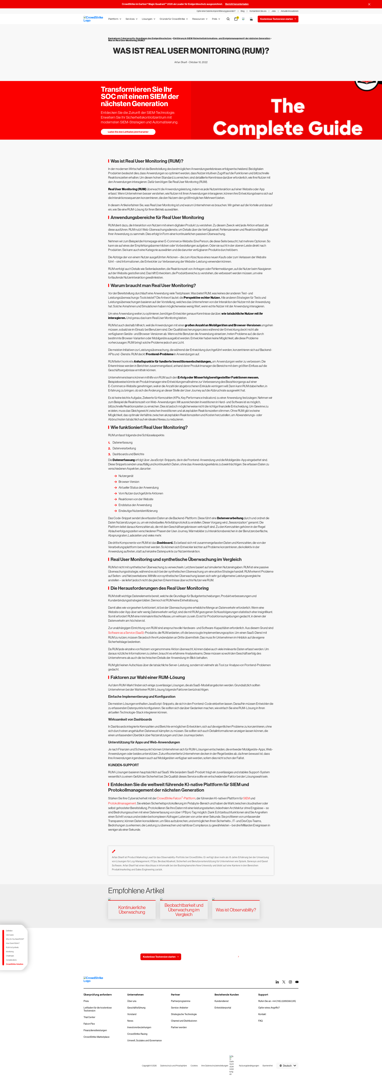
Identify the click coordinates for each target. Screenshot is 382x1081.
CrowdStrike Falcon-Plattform (176, 798)
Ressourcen (198, 19)
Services (130, 19)
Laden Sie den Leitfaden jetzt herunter (128, 132)
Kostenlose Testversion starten (159, 956)
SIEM (246, 798)
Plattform (113, 19)
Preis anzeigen (228, 956)
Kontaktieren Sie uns (198, 956)
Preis (214, 19)
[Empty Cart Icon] (251, 18)
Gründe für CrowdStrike (172, 19)
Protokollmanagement (122, 803)
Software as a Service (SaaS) (126, 632)
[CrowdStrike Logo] (94, 19)
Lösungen (147, 19)
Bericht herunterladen (237, 4)
